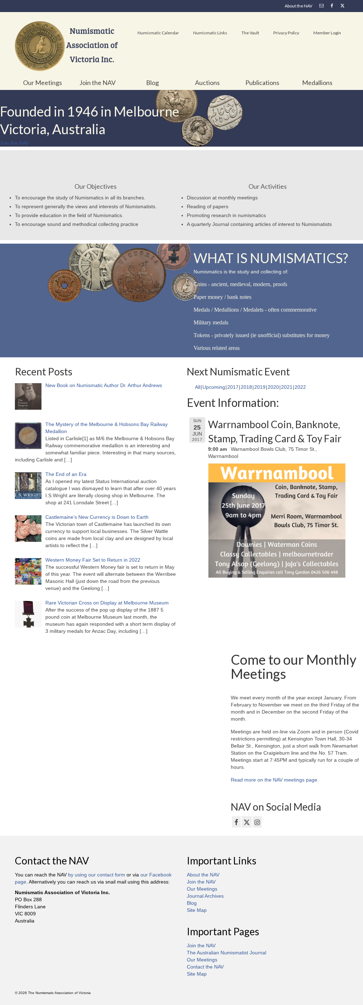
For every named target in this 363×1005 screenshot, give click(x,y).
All (197, 387)
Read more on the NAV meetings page (274, 780)
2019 (260, 387)
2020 (273, 387)
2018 (246, 387)
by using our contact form (96, 875)
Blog (192, 903)
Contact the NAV (205, 967)
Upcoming (213, 387)
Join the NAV (201, 882)
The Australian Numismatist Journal (226, 952)
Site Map (197, 910)
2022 (300, 387)
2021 (286, 387)
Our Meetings (202, 889)
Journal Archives (205, 896)
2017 (233, 387)
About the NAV (203, 875)
